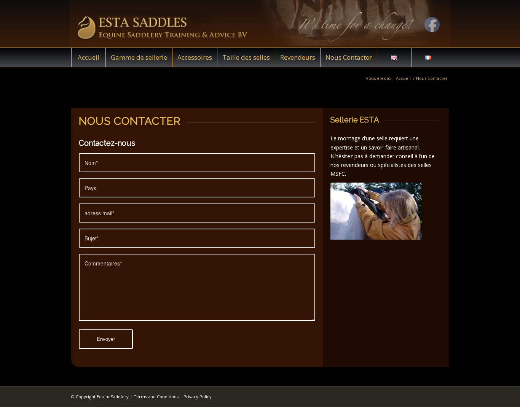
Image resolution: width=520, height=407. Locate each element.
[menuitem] (88, 57)
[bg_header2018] (260, 24)
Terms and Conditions (156, 396)
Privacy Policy (197, 396)
